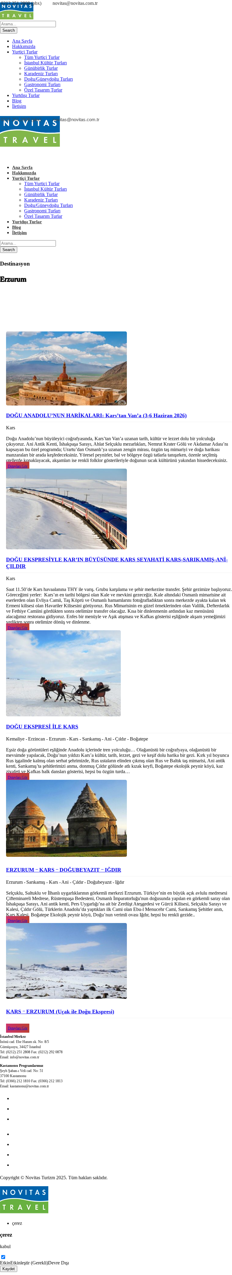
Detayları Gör (17, 466)
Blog (16, 100)
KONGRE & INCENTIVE (38, 1108)
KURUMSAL (26, 1119)
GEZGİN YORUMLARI (36, 1154)
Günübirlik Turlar (41, 68)
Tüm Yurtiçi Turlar (42, 57)
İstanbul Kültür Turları (45, 62)
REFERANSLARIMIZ (35, 1164)
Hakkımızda (23, 46)
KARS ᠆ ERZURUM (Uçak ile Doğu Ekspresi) (60, 1012)
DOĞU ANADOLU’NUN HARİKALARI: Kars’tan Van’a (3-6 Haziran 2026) (96, 415)
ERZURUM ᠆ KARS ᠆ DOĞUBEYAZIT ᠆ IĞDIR (63, 870)
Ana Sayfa (22, 41)
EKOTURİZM (26, 1134)
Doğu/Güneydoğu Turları (48, 79)
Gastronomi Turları (42, 84)
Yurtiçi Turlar (24, 51)
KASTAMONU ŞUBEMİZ (39, 1144)
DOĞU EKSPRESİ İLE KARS (42, 727)
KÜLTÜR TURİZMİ (32, 1098)
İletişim (19, 106)
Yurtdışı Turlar (26, 95)
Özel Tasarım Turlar (43, 89)
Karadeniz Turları (41, 73)
